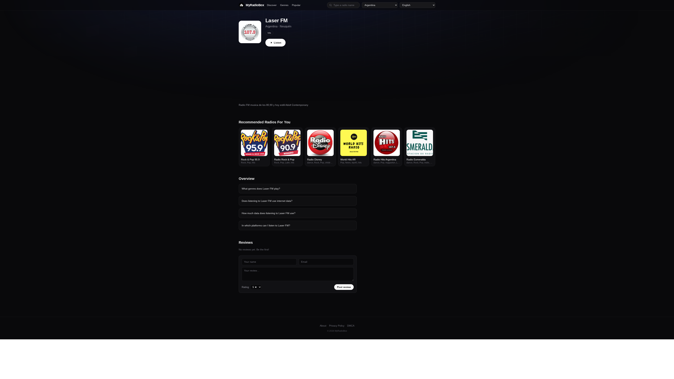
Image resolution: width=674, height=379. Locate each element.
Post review (344, 287)
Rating (245, 287)
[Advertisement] (337, 72)
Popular (296, 5)
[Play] (263, 134)
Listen (277, 42)
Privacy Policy (336, 325)
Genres (284, 5)
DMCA (350, 325)
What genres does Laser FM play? (261, 188)
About (323, 325)
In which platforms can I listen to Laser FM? (266, 225)
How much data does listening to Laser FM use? (268, 213)
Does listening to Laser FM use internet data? (267, 201)
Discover (272, 5)
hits (269, 33)
